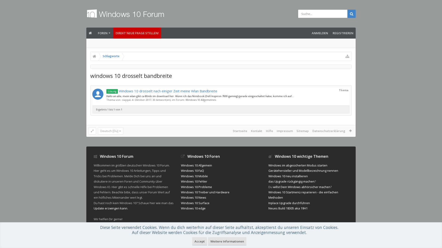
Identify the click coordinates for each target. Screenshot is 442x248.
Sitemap (303, 131)
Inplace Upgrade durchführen (289, 203)
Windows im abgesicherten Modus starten (297, 165)
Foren (103, 33)
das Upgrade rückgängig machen (291, 181)
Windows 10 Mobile (194, 176)
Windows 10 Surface (195, 203)
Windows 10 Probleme (196, 187)
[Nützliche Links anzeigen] (347, 56)
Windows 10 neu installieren (288, 176)
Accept (200, 241)
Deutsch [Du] (109, 131)
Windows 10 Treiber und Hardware (205, 192)
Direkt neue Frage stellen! (137, 33)
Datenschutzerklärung (328, 131)
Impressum (285, 131)
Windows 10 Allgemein (196, 165)
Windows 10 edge (193, 208)
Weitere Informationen (227, 241)
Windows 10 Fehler (194, 181)
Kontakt (256, 131)
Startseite (240, 131)
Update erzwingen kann (110, 208)
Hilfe (269, 131)
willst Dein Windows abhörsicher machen (301, 187)
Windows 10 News (193, 197)
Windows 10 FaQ (192, 171)
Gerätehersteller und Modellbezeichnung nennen (303, 171)
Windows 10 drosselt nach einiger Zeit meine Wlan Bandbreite (162, 91)
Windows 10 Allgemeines (201, 99)
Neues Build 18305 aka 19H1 (288, 208)
